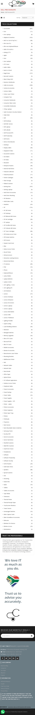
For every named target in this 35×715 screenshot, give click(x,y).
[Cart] (33, 3)
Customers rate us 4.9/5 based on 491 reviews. (19, 707)
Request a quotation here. (20, 646)
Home (2, 12)
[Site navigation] (2, 3)
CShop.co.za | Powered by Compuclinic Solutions (16, 711)
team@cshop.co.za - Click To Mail (14, 652)
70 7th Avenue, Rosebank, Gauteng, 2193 (16, 649)
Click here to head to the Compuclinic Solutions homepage (17, 549)
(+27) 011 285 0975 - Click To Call (13, 654)
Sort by (18, 17)
